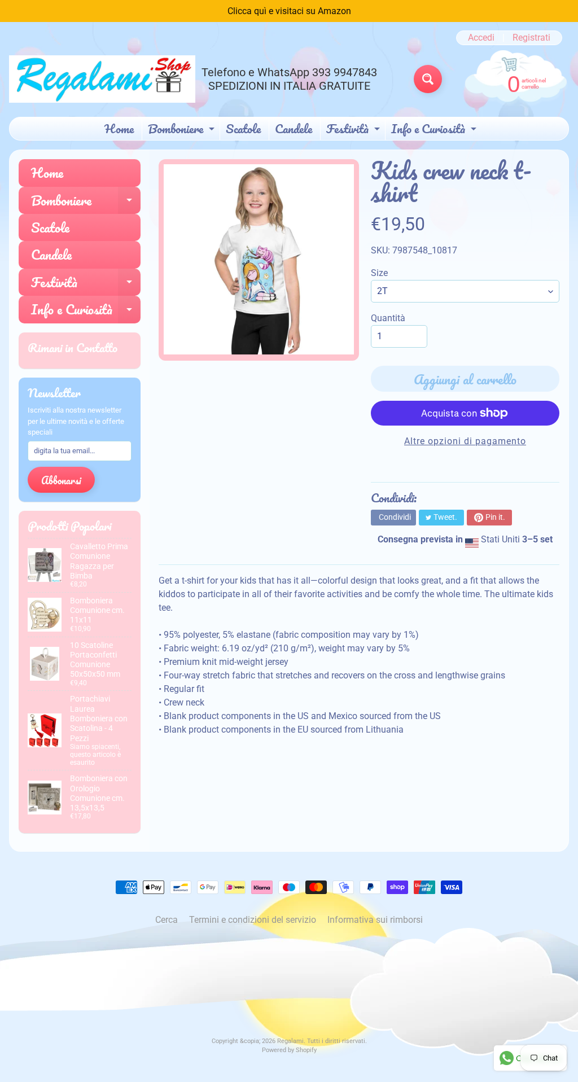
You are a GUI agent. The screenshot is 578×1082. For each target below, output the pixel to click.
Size (379, 273)
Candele (293, 128)
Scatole (243, 128)
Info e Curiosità (435, 129)
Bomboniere (182, 129)
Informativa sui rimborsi (375, 919)
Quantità (388, 318)
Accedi (481, 37)
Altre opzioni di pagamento (465, 441)
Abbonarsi (61, 480)
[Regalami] (102, 79)
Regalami (290, 1041)
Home (119, 128)
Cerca (166, 919)
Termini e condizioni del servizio (252, 919)
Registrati (531, 37)
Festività (354, 129)
